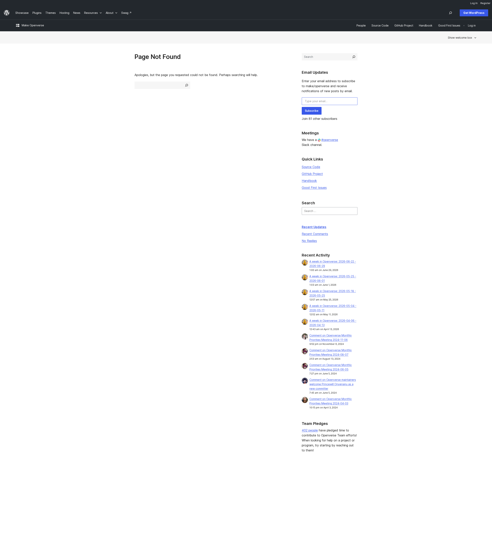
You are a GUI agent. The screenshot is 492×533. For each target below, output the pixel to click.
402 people (310, 430)
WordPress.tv (211, 496)
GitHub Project (312, 174)
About (19, 478)
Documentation (211, 484)
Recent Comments (315, 234)
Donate (300, 490)
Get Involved (302, 478)
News (18, 484)
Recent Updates (314, 227)
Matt (391, 484)
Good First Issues (314, 188)
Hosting (20, 490)
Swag (299, 496)
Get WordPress (474, 12)
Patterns (113, 496)
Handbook (309, 181)
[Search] (353, 56)
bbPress (394, 490)
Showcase (115, 478)
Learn (205, 478)
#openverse (329, 140)
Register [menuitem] (485, 3)
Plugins (112, 490)
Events (298, 484)
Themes (113, 484)
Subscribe (311, 110)
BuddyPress (396, 496)
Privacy (20, 496)
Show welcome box (460, 37)
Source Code (311, 167)
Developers (208, 490)
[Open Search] (450, 13)
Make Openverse (33, 25)
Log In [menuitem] (474, 3)
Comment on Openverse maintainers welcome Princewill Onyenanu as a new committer (332, 384)
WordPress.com (399, 478)
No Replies (309, 241)
